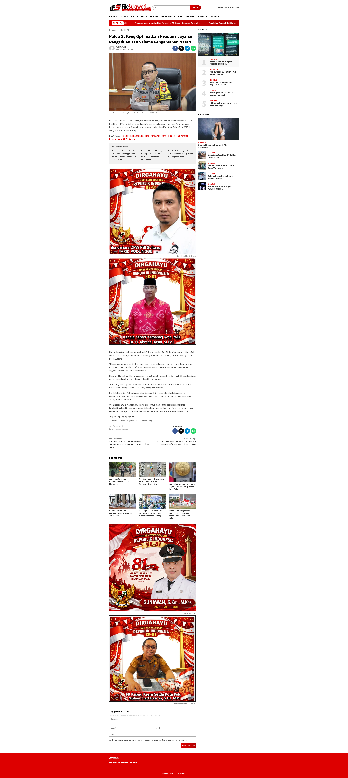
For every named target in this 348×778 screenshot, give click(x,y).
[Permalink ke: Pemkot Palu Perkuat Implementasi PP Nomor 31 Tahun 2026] (122, 501)
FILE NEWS (213, 59)
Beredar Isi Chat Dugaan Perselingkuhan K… (221, 62)
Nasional (213, 80)
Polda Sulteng (146, 420)
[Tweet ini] (181, 48)
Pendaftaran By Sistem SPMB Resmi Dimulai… (223, 73)
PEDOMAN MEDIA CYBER (118, 762)
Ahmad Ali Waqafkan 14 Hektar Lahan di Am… (222, 156)
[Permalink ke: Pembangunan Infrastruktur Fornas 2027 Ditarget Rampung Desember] (152, 469)
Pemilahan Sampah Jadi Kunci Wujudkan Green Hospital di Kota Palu (198, 23)
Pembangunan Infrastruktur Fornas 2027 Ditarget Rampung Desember (126, 23)
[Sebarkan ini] (175, 48)
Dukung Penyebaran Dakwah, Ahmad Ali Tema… (221, 177)
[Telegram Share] (187, 48)
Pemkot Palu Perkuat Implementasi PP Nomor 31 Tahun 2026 (121, 513)
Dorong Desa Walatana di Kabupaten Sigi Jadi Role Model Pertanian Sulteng (150, 513)
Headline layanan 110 (129, 420)
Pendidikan (214, 69)
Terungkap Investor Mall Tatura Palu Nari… (221, 94)
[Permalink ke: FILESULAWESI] (112, 48)
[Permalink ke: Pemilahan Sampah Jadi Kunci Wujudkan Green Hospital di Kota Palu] (182, 472)
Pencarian (196, 7)
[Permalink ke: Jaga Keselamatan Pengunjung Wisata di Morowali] (122, 469)
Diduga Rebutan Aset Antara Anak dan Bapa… (223, 104)
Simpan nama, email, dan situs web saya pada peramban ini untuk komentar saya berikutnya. (149, 740)
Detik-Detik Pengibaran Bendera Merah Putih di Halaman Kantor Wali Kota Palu (180, 514)
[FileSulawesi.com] (130, 7)
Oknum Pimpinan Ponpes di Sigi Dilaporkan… (212, 146)
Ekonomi (213, 90)
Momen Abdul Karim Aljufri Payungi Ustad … (220, 187)
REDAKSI (133, 762)
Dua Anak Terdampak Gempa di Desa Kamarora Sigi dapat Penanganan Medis (180, 154)
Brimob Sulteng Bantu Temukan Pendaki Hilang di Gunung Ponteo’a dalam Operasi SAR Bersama (176, 441)
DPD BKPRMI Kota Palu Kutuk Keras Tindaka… (221, 166)
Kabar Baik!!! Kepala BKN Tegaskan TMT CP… (221, 83)
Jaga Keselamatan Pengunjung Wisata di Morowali (119, 481)
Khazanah (202, 142)
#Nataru (114, 420)
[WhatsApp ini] (193, 48)
